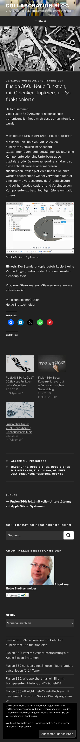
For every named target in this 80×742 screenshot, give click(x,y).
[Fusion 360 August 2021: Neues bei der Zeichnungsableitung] (20, 410)
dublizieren (40, 467)
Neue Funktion (39, 474)
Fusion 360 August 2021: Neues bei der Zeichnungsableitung (19, 427)
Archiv (10, 615)
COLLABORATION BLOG (37, 6)
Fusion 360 (38, 461)
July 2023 (18, 474)
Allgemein (19, 461)
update (57, 474)
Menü (42, 21)
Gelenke (59, 470)
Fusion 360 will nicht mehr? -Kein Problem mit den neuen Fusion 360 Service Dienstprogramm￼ (39, 696)
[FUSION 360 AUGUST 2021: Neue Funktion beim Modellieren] (20, 363)
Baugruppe (20, 467)
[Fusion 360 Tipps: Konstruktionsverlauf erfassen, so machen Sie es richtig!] (52, 363)
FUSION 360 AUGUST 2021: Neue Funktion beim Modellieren (20, 381)
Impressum (25, 726)
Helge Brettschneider (45, 80)
